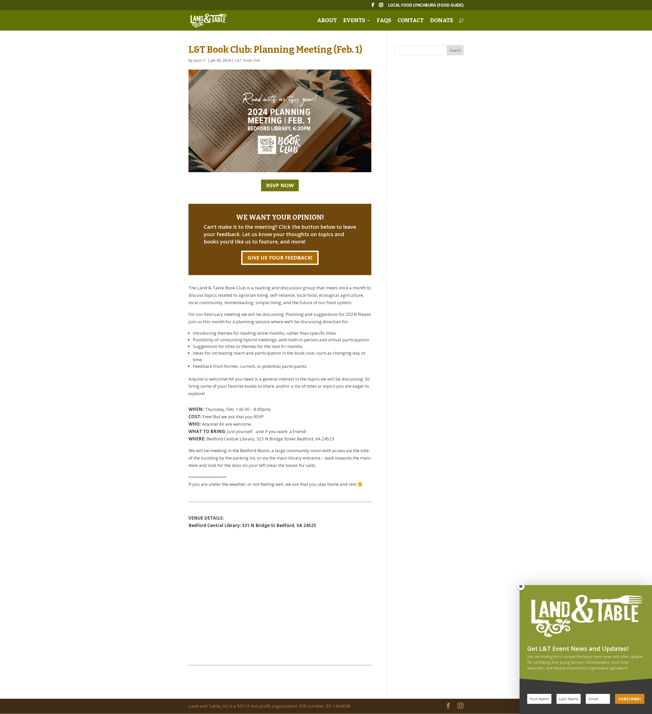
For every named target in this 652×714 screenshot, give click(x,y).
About (327, 21)
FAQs (384, 21)
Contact (411, 21)
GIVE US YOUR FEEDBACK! (280, 257)
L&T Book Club (247, 60)
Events (354, 21)
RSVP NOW (280, 185)
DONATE (441, 21)
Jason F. (199, 60)
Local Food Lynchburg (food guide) (426, 5)
